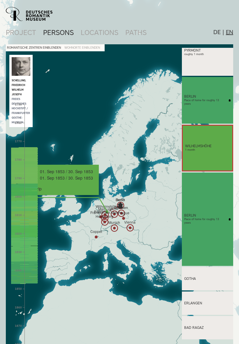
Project (21, 32)
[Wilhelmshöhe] (107, 211)
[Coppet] (96, 237)
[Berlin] (120, 205)
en (229, 32)
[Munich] (114, 228)
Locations (99, 32)
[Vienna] (130, 227)
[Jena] (114, 214)
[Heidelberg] (104, 222)
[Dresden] (121, 213)
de (217, 32)
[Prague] (123, 218)
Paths (136, 32)
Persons (58, 32)
